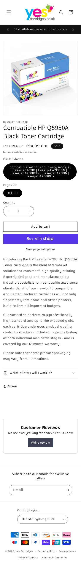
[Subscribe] (67, 490)
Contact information (54, 557)
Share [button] (12, 386)
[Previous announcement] (8, 29)
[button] (8, 12)
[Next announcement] (73, 29)
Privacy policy (67, 551)
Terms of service (28, 557)
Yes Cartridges (24, 551)
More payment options (40, 249)
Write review (40, 442)
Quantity (9, 202)
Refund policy (46, 551)
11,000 (13, 193)
